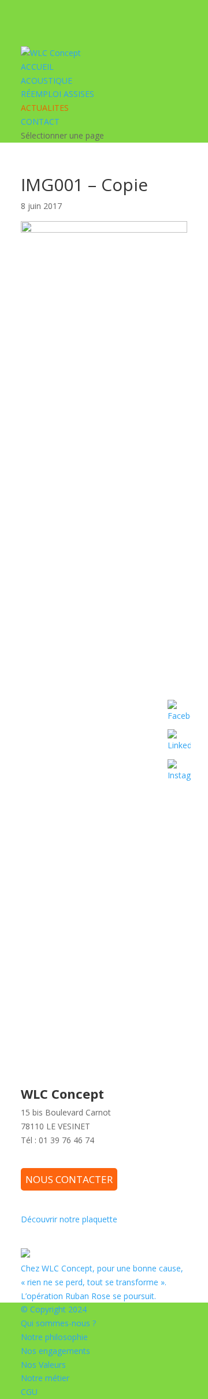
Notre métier (45, 1377)
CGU (29, 1391)
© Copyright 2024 (54, 1309)
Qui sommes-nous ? (58, 1323)
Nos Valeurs (43, 1364)
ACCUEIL (37, 66)
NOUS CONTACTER (69, 1179)
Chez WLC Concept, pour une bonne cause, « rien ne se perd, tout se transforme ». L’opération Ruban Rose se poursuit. (102, 1282)
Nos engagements (55, 1350)
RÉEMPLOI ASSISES (57, 93)
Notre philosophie (54, 1336)
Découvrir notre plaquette (69, 1219)
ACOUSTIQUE (46, 80)
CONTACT (40, 121)
